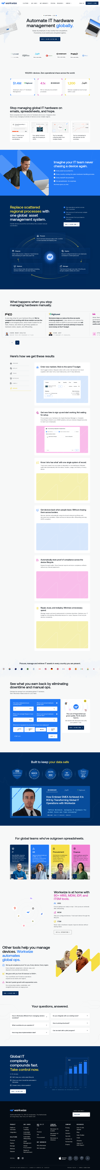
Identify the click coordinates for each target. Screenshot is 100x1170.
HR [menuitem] (38, 1134)
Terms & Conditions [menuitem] (84, 1167)
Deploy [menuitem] (12, 1143)
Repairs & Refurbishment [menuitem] (27, 1151)
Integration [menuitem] (13, 1132)
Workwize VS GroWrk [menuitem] (54, 1130)
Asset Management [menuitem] (27, 1142)
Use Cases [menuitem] (34, 3)
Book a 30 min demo (17, 1091)
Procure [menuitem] (12, 1140)
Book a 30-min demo (70, 224)
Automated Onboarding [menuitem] (26, 1133)
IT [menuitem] (37, 1129)
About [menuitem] (67, 1130)
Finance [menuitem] (39, 1132)
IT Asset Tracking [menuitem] (26, 1128)
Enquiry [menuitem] (67, 1144)
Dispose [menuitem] (12, 1151)
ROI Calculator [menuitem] (41, 1148)
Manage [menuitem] (12, 1146)
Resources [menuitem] (60, 3)
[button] (12, 343)
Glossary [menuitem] (79, 1140)
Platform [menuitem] (25, 3)
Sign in (81, 3)
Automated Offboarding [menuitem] (26, 1137)
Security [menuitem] (67, 1136)
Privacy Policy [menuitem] (72, 1167)
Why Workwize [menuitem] (44, 3)
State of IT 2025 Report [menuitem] (80, 1144)
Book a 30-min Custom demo (49, 39)
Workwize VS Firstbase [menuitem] (54, 1134)
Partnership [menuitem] (68, 1141)
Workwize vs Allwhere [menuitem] (54, 1139)
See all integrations (62, 932)
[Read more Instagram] (23, 1158)
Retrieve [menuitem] (12, 1148)
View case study (18, 57)
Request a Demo (92, 3)
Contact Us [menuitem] (68, 1139)
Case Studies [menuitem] (80, 1135)
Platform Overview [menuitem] (13, 1128)
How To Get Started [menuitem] (80, 1128)
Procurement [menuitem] (41, 1137)
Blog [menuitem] (78, 1132)
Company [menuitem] (68, 3)
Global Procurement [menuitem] (27, 1146)
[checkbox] (35, 729)
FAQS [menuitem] (78, 1138)
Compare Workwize (53, 1125)
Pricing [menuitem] (53, 3)
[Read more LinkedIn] (18, 1158)
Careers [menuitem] (67, 1133)
